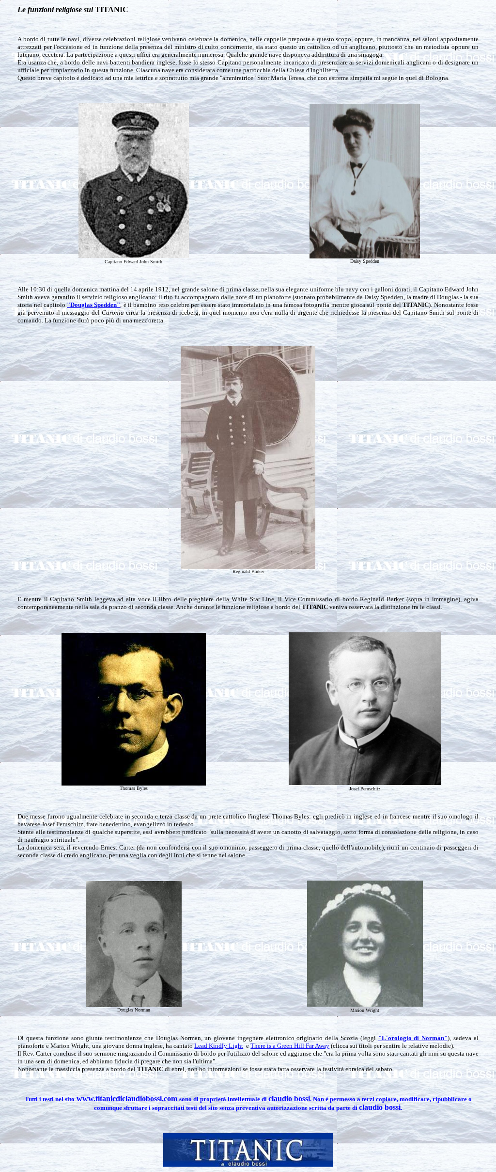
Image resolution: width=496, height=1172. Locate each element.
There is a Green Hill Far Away (289, 1045)
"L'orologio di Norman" (413, 1038)
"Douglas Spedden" (93, 304)
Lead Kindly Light (218, 1045)
